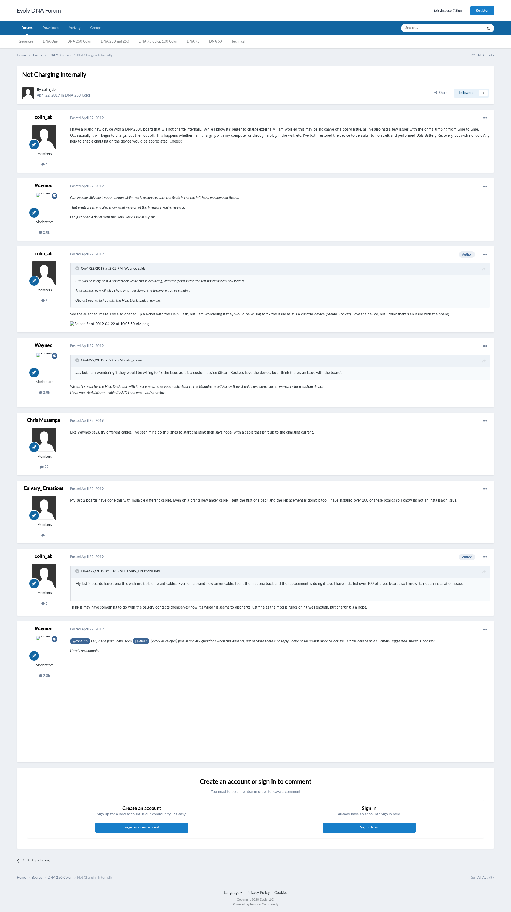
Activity (75, 28)
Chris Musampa (43, 420)
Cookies (280, 893)
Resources (25, 41)
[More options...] (484, 118)
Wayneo (43, 186)
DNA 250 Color (79, 41)
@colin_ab (80, 641)
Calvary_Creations (43, 488)
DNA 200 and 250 (115, 41)
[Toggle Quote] (77, 268)
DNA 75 (193, 41)
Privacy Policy (258, 893)
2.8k (46, 232)
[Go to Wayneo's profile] (44, 205)
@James (141, 641)
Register (482, 11)
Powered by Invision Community (255, 904)
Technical (238, 41)
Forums (27, 28)
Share (442, 93)
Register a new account (141, 827)
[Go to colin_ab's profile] (28, 93)
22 (46, 467)
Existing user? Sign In (449, 11)
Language (232, 893)
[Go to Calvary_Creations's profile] (44, 508)
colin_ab (49, 90)
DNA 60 (215, 41)
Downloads (50, 28)
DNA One (50, 41)
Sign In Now (369, 827)
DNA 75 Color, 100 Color (158, 41)
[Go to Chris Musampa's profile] (44, 440)
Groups (95, 28)
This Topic (468, 28)
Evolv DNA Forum (39, 11)
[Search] (488, 28)
